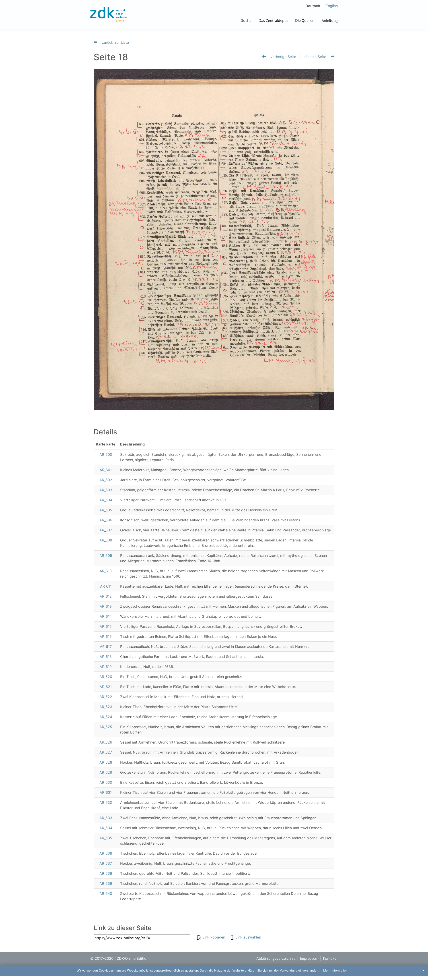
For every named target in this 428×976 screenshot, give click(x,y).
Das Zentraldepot (273, 20)
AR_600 (105, 454)
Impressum (309, 958)
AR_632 (105, 802)
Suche (246, 20)
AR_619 (106, 666)
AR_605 (105, 510)
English (332, 6)
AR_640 (105, 893)
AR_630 (105, 782)
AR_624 (105, 717)
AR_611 (105, 586)
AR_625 (105, 727)
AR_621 (106, 686)
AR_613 (106, 606)
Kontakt (329, 958)
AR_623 (105, 707)
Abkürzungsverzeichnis (275, 958)
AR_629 (105, 772)
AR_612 (106, 596)
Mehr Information (335, 970)
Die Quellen (305, 20)
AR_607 (105, 530)
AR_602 (105, 480)
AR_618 (106, 656)
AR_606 (105, 520)
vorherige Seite (282, 56)
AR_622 (105, 696)
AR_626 (105, 742)
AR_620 (105, 676)
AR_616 (106, 636)
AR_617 (106, 646)
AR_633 (105, 818)
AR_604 (105, 500)
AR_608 (105, 540)
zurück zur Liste (115, 42)
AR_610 (106, 571)
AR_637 (105, 863)
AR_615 (106, 626)
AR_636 (105, 853)
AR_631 (106, 792)
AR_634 (105, 828)
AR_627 (105, 752)
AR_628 (105, 762)
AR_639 (105, 883)
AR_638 (105, 873)
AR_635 (105, 838)
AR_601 (106, 470)
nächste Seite (315, 56)
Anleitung (330, 20)
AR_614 (106, 616)
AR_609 (105, 555)
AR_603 (105, 490)
